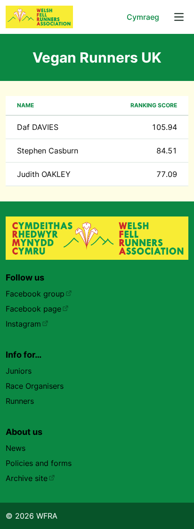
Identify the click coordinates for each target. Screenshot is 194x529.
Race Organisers (35, 386)
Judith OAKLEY (44, 174)
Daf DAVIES (37, 127)
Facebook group (35, 293)
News (15, 448)
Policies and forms (39, 463)
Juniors (19, 371)
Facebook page (33, 308)
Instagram (23, 324)
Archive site (27, 478)
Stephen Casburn (47, 150)
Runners (20, 401)
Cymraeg (143, 17)
